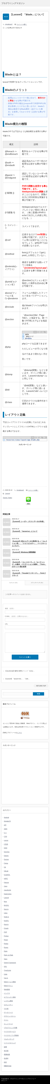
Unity (5, 974)
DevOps (6, 852)
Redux (6, 943)
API (5, 825)
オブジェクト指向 (10, 997)
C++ (5, 833)
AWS (5, 829)
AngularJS (7, 821)
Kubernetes (7, 894)
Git (5, 867)
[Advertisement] (25, 50)
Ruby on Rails (8, 955)
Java (5, 886)
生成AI (6, 1058)
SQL (5, 966)
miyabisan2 (8, 24)
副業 (5, 1047)
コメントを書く (22, 24)
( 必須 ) (9, 608)
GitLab (6, 871)
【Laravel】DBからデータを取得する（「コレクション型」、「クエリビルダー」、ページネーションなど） (29, 543)
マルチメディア (9, 1039)
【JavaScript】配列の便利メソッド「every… (20, 671)
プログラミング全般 (10, 1027)
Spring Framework (10, 962)
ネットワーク (8, 1024)
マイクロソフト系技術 (11, 1035)
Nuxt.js (6, 924)
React (6, 940)
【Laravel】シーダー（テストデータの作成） (28, 521)
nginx (5, 913)
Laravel (7, 493)
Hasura (6, 882)
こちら (19, 732)
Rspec (6, 947)
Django (6, 855)
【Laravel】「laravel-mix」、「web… (17, 679)
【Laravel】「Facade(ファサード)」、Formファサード (29, 574)
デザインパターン (10, 1016)
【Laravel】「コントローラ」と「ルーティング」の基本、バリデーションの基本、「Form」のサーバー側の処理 (29, 564)
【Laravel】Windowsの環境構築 (24, 552)
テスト (6, 1020)
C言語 (6, 844)
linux (5, 901)
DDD (5, 848)
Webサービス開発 (10, 982)
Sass (5, 959)
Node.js (6, 917)
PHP (5, 932)
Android (6, 817)
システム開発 (8, 1001)
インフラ (7, 993)
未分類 (6, 1050)
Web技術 (7, 989)
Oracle (6, 928)
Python (6, 936)
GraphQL (7, 875)
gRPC (6, 878)
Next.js (6, 909)
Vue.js (6, 978)
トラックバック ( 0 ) (37, 582)
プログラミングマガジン (18, 1078)
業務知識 (7, 1054)
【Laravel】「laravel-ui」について (24, 531)
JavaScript (7, 890)
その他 (6, 1008)
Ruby (5, 951)
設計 (5, 1062)
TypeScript (7, 970)
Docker (6, 859)
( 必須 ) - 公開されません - (16, 616)
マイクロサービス (10, 1031)
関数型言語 (7, 1066)
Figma (6, 863)
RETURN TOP (41, 686)
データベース (8, 1012)
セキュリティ (8, 1005)
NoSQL (6, 920)
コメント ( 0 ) (13, 582)
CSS (5, 836)
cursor (6, 840)
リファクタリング (10, 1043)
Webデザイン (8, 985)
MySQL (6, 905)
